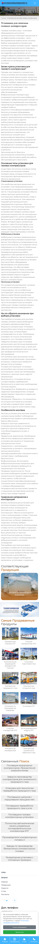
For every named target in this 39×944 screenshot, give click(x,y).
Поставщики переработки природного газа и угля (19, 807)
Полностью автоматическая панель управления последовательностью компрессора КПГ (19, 827)
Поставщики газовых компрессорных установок (19, 815)
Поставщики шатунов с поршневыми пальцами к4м (19, 798)
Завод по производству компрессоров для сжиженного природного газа (19, 779)
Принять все (20, 932)
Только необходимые (19, 927)
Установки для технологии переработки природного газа (19, 789)
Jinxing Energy (17, 207)
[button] (34, 586)
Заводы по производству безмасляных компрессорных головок (19, 848)
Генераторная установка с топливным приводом (19, 858)
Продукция (14, 940)
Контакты (34, 940)
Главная (3, 18)
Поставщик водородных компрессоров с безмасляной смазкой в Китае (19, 768)
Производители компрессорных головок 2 (19, 838)
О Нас (24, 940)
